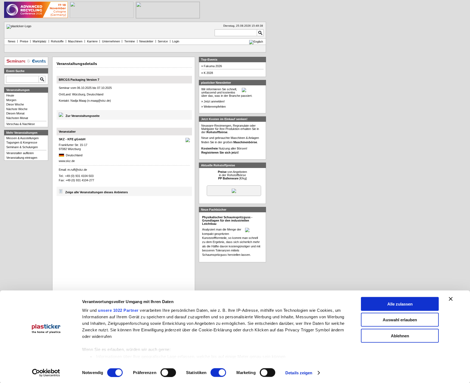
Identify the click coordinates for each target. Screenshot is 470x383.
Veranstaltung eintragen (21, 157)
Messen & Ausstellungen (22, 138)
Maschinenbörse (245, 142)
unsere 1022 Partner (118, 310)
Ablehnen (400, 335)
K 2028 (208, 72)
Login (175, 41)
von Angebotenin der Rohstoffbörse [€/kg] (232, 175)
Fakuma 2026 (213, 66)
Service (163, 41)
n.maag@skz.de (99, 100)
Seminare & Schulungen (22, 147)
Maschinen (75, 41)
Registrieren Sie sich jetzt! (220, 152)
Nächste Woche (16, 109)
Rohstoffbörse (216, 132)
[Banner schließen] (451, 299)
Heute (10, 95)
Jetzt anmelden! (214, 101)
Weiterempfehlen (215, 106)
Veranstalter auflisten (20, 153)
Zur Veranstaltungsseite (83, 115)
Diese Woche (15, 104)
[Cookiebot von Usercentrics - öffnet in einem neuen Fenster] (46, 373)
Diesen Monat (15, 113)
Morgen (11, 100)
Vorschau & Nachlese (20, 124)
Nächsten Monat (17, 118)
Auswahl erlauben (400, 319)
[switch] (168, 372)
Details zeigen (298, 372)
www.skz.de (67, 161)
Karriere (92, 41)
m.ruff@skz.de (77, 169)
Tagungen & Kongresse (21, 142)
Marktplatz (40, 41)
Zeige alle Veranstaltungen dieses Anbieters (96, 192)
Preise (24, 41)
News (11, 41)
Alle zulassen (400, 303)
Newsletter (146, 41)
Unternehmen (111, 41)
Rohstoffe (57, 41)
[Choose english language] (256, 41)
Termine (129, 41)
